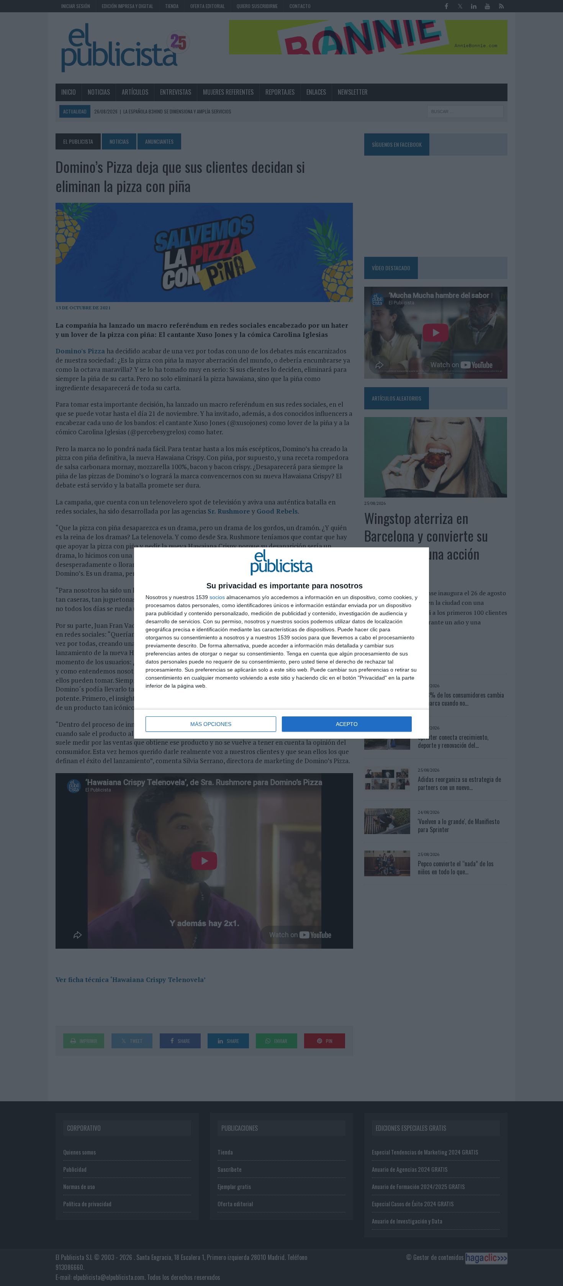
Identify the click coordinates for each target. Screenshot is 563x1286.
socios (217, 597)
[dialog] (281, 643)
